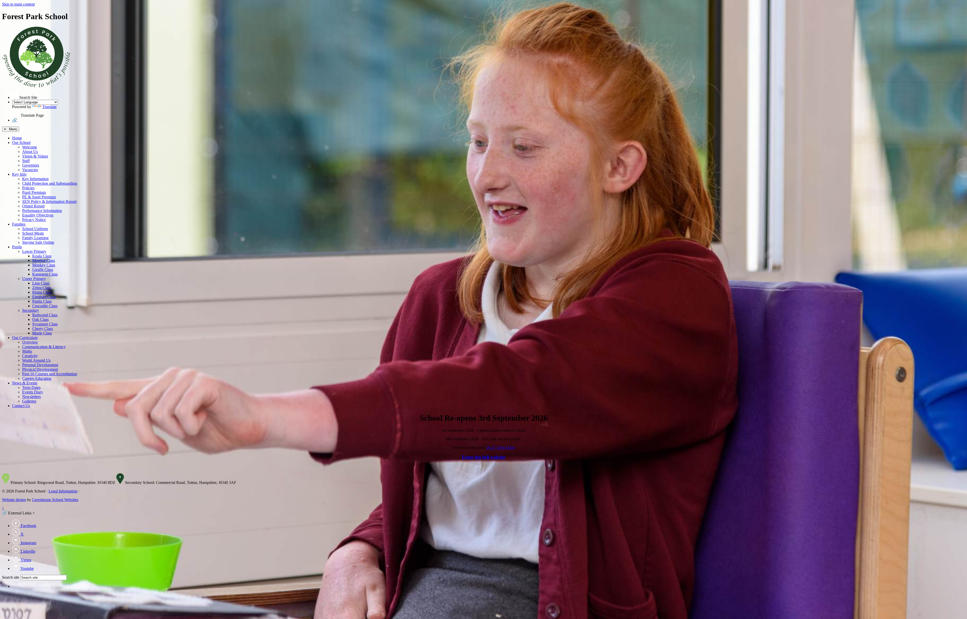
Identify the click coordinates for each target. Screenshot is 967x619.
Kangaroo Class (45, 274)
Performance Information (42, 210)
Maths (27, 351)
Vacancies (30, 170)
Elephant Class (44, 297)
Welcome (29, 147)
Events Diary (32, 392)
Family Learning (35, 238)
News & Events (24, 383)
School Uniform (35, 229)
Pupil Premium (34, 192)
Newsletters (31, 396)
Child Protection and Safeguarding (49, 183)
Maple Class (42, 333)
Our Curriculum (25, 337)
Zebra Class (41, 288)
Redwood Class (44, 315)
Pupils (17, 247)
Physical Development (40, 369)
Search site (10, 577)
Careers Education (36, 378)
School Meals (33, 233)
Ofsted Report (33, 206)
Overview (30, 342)
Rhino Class (42, 292)
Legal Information (63, 491)
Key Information (35, 179)
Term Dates (31, 387)
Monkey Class (43, 265)
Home (17, 138)
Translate (49, 107)
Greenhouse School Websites (55, 500)
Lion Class (40, 283)
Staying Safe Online (38, 242)
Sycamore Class (45, 324)
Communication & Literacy (44, 347)
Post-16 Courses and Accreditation (49, 374)
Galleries (29, 401)
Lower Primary (34, 251)
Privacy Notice (34, 220)
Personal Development (40, 365)
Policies (28, 188)
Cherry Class (42, 328)
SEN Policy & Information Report (49, 201)
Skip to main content (18, 4)
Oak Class (40, 319)
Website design (14, 500)
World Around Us (36, 360)
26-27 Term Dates (500, 447)
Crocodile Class (44, 306)
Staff (26, 161)
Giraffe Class (42, 269)
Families (18, 224)
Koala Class (41, 256)
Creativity (30, 356)
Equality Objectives (37, 215)
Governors (30, 165)
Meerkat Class (43, 260)
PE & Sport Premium (39, 197)
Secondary (30, 310)
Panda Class (42, 301)
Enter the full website (483, 457)
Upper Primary (34, 278)
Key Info (19, 174)
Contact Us (21, 406)
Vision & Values (35, 156)
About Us (30, 151)
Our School (21, 142)
